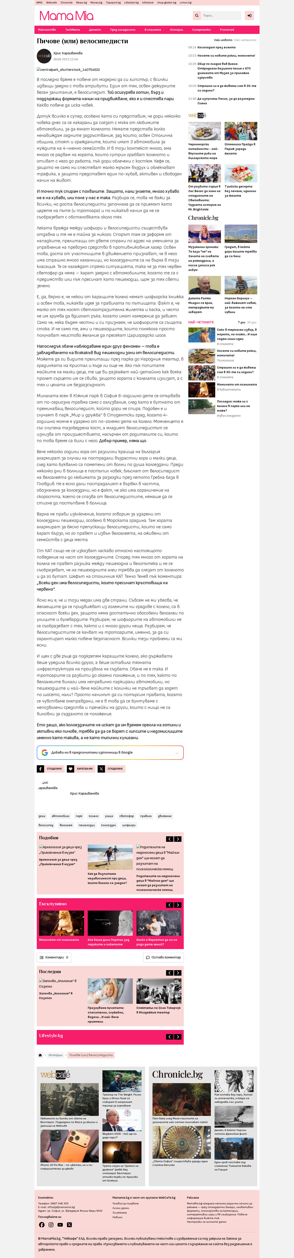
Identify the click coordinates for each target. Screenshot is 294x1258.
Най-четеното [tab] (245, 40)
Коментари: (56, 957)
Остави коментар (166, 957)
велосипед (46, 825)
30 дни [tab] (251, 322)
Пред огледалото (123, 30)
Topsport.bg (113, 2)
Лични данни (121, 1208)
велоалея (66, 825)
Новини (117, 1217)
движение (165, 816)
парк (79, 816)
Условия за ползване (126, 1203)
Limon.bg (185, 2)
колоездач (108, 825)
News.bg (81, 2)
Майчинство (47, 30)
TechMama (72, 30)
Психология (225, 360)
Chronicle (67, 2)
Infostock (148, 2)
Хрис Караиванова (67, 53)
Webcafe (51, 2)
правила (146, 816)
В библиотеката (229, 389)
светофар (126, 816)
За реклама (120, 1212)
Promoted (227, 30)
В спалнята (153, 30)
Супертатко (201, 30)
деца (42, 816)
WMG (39, 2)
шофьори (129, 825)
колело (94, 816)
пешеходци (87, 825)
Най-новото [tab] (223, 40)
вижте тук (211, 1218)
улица (109, 816)
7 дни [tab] (241, 322)
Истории (176, 30)
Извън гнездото (229, 416)
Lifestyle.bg (131, 2)
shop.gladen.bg (166, 2)
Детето (95, 30)
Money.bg (96, 2)
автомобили (60, 816)
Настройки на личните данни (206, 1222)
